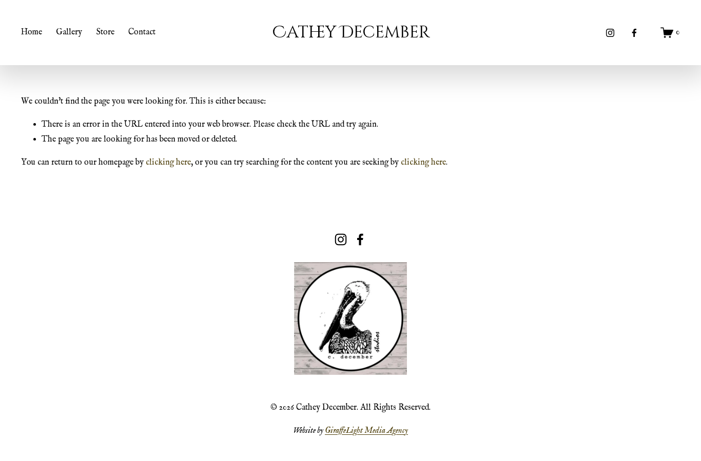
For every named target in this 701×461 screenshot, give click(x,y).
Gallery (69, 32)
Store (105, 32)
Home (31, 32)
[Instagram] (610, 33)
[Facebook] (634, 33)
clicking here (168, 162)
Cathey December (351, 32)
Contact (141, 32)
